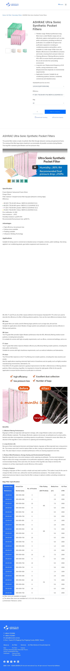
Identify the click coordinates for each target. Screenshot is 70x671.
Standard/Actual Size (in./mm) (41, 82)
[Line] (15, 662)
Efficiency (35, 91)
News (5, 648)
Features (23, 648)
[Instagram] (8, 662)
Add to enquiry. (55, 111)
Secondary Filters (17, 15)
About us (6, 645)
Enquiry (61, 4)
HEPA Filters (15, 651)
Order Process (24, 649)
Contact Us (46, 645)
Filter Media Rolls (16, 655)
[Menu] (65, 4)
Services (23, 645)
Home (4, 15)
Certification (6, 653)
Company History (8, 649)
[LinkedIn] (18, 662)
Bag (34, 99)
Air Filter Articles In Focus (35, 645)
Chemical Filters (16, 653)
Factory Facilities (8, 651)
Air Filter (9, 15)
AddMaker (57, 665)
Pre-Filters (14, 648)
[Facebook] (4, 662)
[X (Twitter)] (11, 662)
